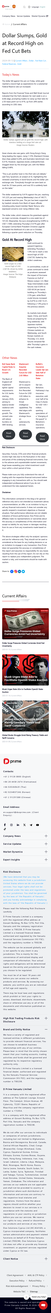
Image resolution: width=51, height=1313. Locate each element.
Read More (8, 434)
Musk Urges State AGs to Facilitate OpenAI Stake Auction (22, 690)
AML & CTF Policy (36, 1275)
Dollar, (32, 60)
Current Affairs (20, 24)
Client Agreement (15, 1275)
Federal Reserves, (9, 64)
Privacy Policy (38, 1286)
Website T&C (19, 1291)
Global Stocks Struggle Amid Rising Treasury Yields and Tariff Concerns (25, 736)
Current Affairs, (22, 60)
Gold (19, 64)
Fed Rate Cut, (41, 60)
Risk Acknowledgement (17, 1286)
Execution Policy (17, 1280)
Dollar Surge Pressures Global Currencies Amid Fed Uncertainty (23, 644)
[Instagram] (15, 571)
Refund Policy (35, 1280)
